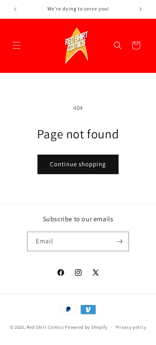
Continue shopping (78, 164)
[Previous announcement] (15, 9)
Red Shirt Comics (45, 327)
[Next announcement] (140, 9)
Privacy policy (131, 327)
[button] (16, 45)
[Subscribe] (119, 241)
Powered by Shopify (86, 327)
